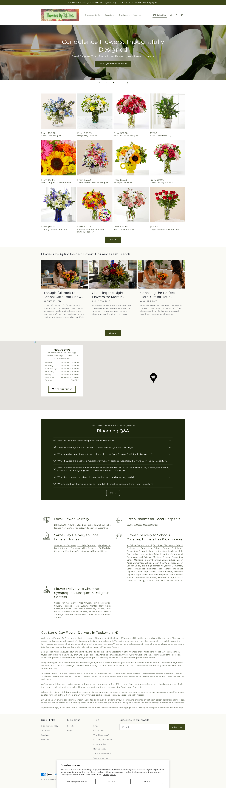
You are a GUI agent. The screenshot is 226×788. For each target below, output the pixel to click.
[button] (110, 15)
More (113, 493)
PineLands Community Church (88, 608)
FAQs (95, 726)
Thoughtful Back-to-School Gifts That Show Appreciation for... (62, 295)
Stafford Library (166, 577)
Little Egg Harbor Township (90, 525)
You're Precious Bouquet (126, 136)
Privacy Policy (109, 774)
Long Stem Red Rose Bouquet (165, 229)
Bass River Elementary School (168, 545)
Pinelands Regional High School (153, 569)
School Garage (165, 571)
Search (70, 726)
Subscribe (176, 727)
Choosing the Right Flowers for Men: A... (108, 295)
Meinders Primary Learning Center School (155, 560)
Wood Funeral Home (97, 551)
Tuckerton (92, 528)
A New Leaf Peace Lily (160, 136)
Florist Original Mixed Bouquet (56, 182)
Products (45, 735)
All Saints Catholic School (139, 545)
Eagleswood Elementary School (143, 548)
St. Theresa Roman (71, 614)
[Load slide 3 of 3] (114, 83)
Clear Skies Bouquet (51, 136)
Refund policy (99, 749)
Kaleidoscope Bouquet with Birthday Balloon (90, 230)
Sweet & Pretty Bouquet (161, 182)
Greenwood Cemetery (65, 545)
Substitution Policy (102, 753)
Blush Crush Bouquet (124, 229)
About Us (45, 739)
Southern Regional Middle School (166, 574)
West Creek (103, 528)
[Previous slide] (99, 83)
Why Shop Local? (101, 735)
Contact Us (98, 730)
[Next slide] (120, 83)
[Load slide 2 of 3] (110, 83)
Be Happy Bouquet (123, 182)
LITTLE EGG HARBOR (65, 525)
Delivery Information (102, 739)
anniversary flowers (85, 695)
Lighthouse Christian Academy (161, 551)
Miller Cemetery (89, 548)
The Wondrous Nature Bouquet (92, 182)
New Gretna (68, 528)
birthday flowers (65, 695)
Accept (111, 781)
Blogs (70, 730)
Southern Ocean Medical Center (142, 525)
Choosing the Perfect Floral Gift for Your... (157, 295)
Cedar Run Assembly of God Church (72, 603)
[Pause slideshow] (126, 83)
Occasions (45, 730)
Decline (146, 781)
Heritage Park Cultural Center (80, 606)
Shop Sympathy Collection (113, 63)
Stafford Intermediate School (141, 577)
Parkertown (80, 528)
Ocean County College (164, 563)
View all (113, 239)
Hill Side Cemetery (86, 545)
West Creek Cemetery (75, 551)
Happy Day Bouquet (87, 136)
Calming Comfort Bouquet (54, 229)
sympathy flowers (82, 684)
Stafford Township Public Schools (164, 580)
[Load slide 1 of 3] (106, 83)
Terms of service (100, 758)
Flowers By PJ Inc (54, 779)
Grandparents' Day (49, 726)
